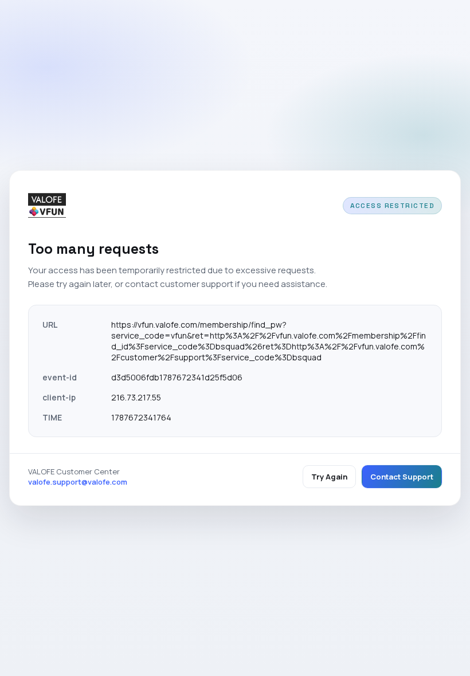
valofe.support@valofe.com (77, 482)
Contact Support (401, 476)
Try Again (329, 476)
